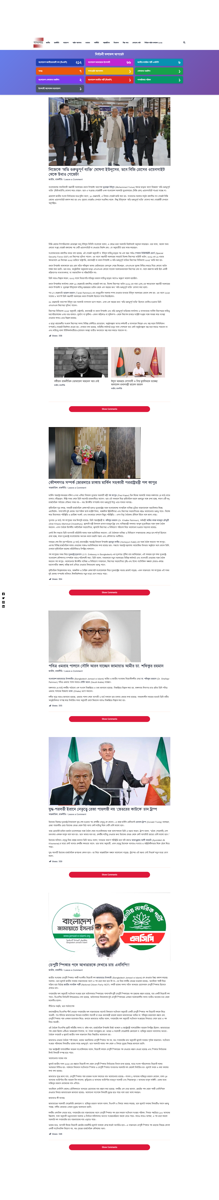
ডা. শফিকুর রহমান (148, 678)
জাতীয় (48, 43)
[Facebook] (3, 593)
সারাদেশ (66, 43)
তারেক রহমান (69, 293)
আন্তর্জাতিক (106, 43)
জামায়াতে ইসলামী (104, 977)
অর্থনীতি (96, 43)
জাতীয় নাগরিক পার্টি (72, 984)
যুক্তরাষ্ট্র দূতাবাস (75, 554)
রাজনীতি (56, 43)
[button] (184, 42)
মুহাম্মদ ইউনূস (109, 187)
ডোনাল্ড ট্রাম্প (141, 822)
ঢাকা (71, 691)
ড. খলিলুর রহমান (110, 520)
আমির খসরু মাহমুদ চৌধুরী (158, 520)
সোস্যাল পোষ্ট (136, 43)
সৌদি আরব (85, 682)
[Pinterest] (3, 602)
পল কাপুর (112, 495)
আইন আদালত (77, 43)
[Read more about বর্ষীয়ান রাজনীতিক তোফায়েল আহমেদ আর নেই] (81, 362)
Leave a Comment (73, 179)
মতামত (88, 43)
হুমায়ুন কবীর (114, 542)
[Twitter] (3, 597)
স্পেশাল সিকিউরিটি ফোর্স (144, 253)
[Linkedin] (3, 606)
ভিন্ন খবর (125, 43)
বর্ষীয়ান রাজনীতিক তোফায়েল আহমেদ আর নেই (76, 381)
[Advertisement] (109, 17)
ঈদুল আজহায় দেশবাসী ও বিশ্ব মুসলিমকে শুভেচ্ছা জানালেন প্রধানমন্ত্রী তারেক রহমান (134, 383)
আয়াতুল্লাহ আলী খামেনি (141, 840)
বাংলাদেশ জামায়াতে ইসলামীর (61, 678)
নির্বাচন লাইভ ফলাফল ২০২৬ (153, 43)
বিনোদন (116, 43)
